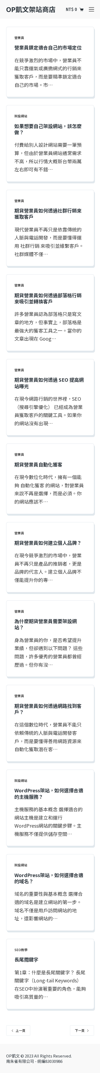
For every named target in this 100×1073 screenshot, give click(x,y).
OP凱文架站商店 (30, 9)
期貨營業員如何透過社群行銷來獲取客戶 (48, 213)
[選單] (91, 9)
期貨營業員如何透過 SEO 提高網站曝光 (49, 382)
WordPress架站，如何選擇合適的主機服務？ (48, 793)
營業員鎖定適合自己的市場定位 (48, 47)
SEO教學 (20, 949)
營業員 (19, 37)
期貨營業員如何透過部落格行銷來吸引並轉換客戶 (48, 298)
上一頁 (20, 1030)
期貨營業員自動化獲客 (38, 464)
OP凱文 (13, 1056)
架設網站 (20, 116)
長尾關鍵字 (26, 959)
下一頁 (80, 1030)
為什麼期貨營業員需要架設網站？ (45, 624)
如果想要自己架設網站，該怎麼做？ (48, 129)
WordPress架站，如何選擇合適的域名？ (48, 878)
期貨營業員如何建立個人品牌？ (48, 542)
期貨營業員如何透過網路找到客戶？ (48, 708)
